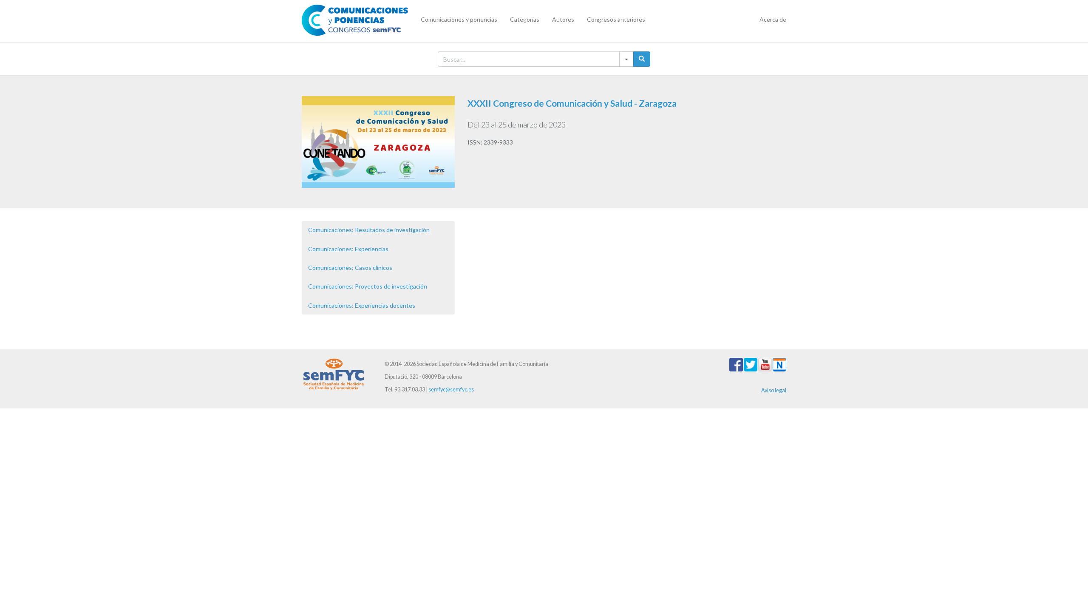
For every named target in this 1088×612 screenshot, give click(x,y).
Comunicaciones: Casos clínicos (350, 267)
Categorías (524, 19)
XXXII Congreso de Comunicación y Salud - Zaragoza (572, 103)
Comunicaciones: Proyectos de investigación (367, 286)
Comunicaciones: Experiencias (348, 248)
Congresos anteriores (616, 19)
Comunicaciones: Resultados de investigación (369, 229)
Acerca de (772, 19)
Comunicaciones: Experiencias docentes (361, 305)
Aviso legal (773, 390)
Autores (563, 19)
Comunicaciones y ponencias (459, 19)
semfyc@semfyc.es (451, 389)
